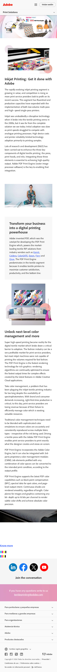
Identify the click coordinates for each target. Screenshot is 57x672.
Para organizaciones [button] (13, 620)
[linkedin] (21, 654)
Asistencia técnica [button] (12, 626)
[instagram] (11, 654)
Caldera (13, 255)
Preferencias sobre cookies (29, 663)
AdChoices (38, 667)
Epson (31, 255)
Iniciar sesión (47, 4)
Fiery (38, 255)
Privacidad (45, 659)
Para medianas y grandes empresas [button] (20, 613)
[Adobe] (8, 4)
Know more (6, 545)
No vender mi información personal (17, 667)
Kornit (36, 252)
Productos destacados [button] (14, 639)
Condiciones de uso (11, 663)
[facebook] (6, 654)
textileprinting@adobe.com (28, 594)
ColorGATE (23, 255)
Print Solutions (10, 12)
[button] (35, 4)
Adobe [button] (7, 633)
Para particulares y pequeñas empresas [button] (22, 607)
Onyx (11, 259)
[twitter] (16, 654)
